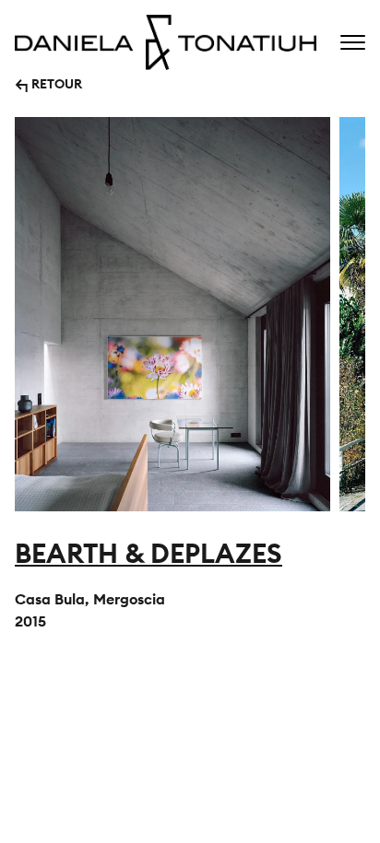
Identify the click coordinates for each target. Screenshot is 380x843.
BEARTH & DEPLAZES (148, 553)
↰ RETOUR (48, 82)
